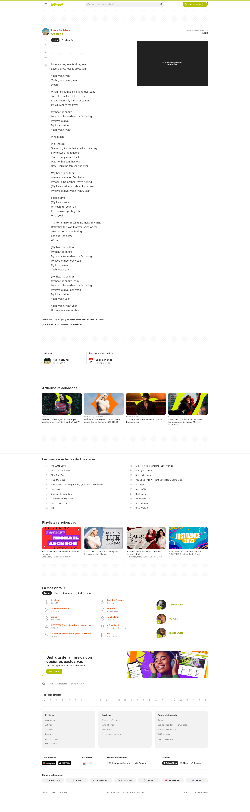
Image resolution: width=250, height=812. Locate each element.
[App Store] (64, 763)
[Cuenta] (205, 4)
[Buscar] (161, 4)
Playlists (49, 734)
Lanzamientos (51, 743)
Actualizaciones (52, 739)
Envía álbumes (108, 725)
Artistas (48, 725)
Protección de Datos (167, 729)
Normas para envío (166, 739)
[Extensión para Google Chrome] (89, 763)
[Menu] (45, 4)
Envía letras (107, 729)
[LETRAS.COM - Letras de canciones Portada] (56, 4)
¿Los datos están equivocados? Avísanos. (85, 320)
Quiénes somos (164, 734)
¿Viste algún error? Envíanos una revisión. (62, 324)
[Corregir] (45, 61)
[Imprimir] (45, 57)
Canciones (50, 720)
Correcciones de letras (112, 734)
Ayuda (160, 720)
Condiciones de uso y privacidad (172, 725)
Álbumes (49, 729)
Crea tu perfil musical (111, 720)
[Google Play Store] (49, 763)
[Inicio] (43, 683)
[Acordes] (45, 53)
